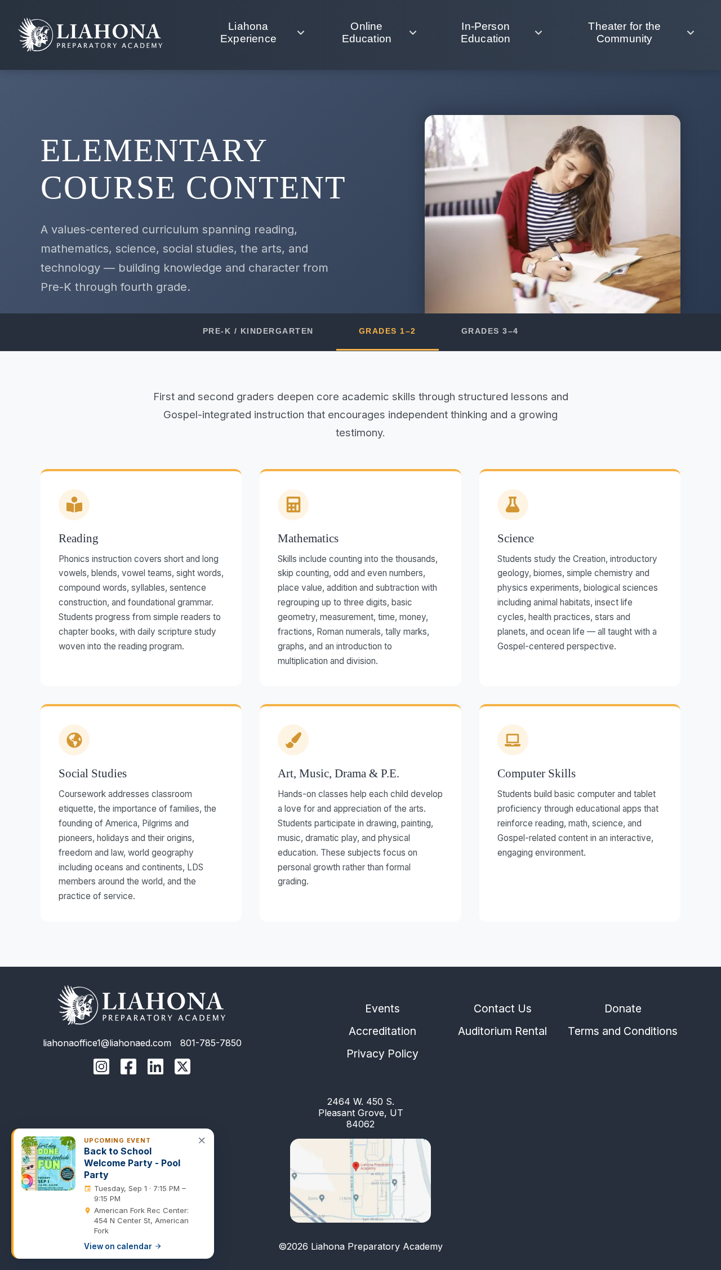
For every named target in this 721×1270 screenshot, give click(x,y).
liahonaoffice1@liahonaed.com (107, 1042)
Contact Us (503, 1008)
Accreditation (382, 1031)
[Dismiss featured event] (202, 1140)
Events (382, 1008)
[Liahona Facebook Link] (128, 1067)
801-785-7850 (211, 1042)
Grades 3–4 (490, 331)
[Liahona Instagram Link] (101, 1067)
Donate (623, 1008)
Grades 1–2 (387, 331)
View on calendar (118, 1246)
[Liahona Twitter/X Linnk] (182, 1067)
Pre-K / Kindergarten (258, 331)
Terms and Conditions (623, 1031)
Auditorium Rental (502, 1031)
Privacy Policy (382, 1053)
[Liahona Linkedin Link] (155, 1067)
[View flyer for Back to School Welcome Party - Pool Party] (48, 1163)
